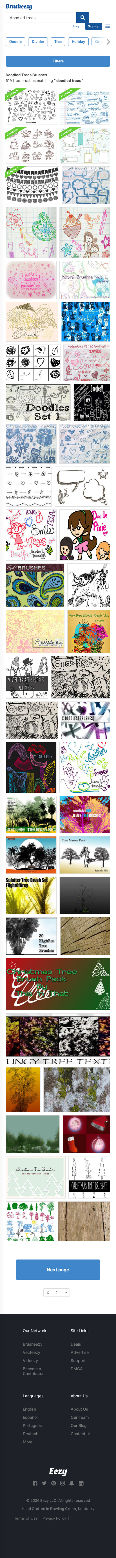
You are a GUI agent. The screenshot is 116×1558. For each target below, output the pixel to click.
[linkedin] (81, 1483)
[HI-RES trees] (84, 814)
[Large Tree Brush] (23, 1089)
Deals (76, 1344)
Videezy (30, 1360)
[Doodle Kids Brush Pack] (85, 322)
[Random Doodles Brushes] (91, 402)
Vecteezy (31, 1352)
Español (30, 1417)
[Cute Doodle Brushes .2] (84, 232)
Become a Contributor (33, 1371)
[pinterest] (53, 1483)
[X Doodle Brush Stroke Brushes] (85, 720)
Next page (58, 1269)
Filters (58, 61)
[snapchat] (71, 1483)
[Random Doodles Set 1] (38, 402)
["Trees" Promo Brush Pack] (31, 855)
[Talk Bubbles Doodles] (86, 185)
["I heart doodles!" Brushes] (31, 280)
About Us (79, 1409)
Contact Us (81, 1433)
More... (29, 1441)
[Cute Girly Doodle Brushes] (31, 535)
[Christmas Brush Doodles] (31, 444)
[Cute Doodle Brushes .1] (31, 232)
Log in (77, 26)
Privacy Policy (54, 1518)
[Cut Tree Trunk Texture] (85, 936)
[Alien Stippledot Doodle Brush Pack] (31, 767)
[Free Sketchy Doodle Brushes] (82, 487)
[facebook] (35, 1483)
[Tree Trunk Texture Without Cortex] (84, 1221)
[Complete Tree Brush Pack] (31, 814)
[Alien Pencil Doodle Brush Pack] (88, 631)
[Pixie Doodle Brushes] (84, 535)
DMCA (77, 1368)
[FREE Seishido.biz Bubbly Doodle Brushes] (35, 631)
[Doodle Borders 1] (29, 487)
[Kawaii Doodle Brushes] (84, 280)
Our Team (80, 1417)
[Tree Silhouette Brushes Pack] (30, 1221)
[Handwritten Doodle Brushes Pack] (85, 107)
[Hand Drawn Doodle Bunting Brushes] (32, 185)
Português (32, 1425)
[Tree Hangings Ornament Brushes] (86, 1134)
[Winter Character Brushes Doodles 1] (27, 677)
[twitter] (44, 1483)
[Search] (82, 17)
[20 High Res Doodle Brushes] (80, 677)
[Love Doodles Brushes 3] (86, 363)
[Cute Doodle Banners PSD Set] (85, 146)
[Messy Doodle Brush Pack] (32, 322)
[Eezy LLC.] (58, 1472)
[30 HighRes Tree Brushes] (31, 936)
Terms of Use (26, 1518)
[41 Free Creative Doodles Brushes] (88, 585)
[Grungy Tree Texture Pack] (58, 1038)
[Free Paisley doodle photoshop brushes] (35, 585)
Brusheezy (33, 1344)
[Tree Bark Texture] (76, 1089)
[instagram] (62, 1483)
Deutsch (30, 1433)
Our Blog (79, 1425)
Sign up (93, 26)
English (29, 1409)
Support (78, 1360)
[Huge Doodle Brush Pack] (31, 107)
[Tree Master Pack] (84, 855)
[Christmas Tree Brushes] (58, 984)
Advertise (80, 1352)
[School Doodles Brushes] (84, 444)
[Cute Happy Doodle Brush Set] (84, 767)
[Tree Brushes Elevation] (33, 1134)
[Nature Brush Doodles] (33, 363)
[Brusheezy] (19, 7)
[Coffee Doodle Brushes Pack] (31, 146)
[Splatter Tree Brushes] (31, 895)
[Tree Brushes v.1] (84, 895)
